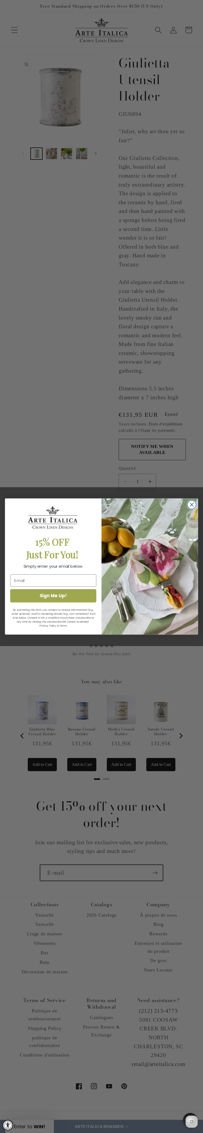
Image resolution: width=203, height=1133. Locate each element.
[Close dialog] (191, 504)
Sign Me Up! (53, 595)
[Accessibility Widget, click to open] (8, 1125)
